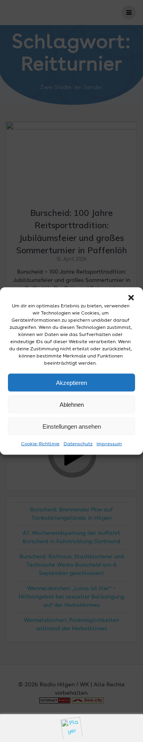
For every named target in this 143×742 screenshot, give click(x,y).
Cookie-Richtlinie (40, 444)
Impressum (109, 444)
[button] (131, 298)
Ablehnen (72, 404)
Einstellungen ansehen (72, 426)
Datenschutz (78, 444)
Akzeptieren (71, 382)
